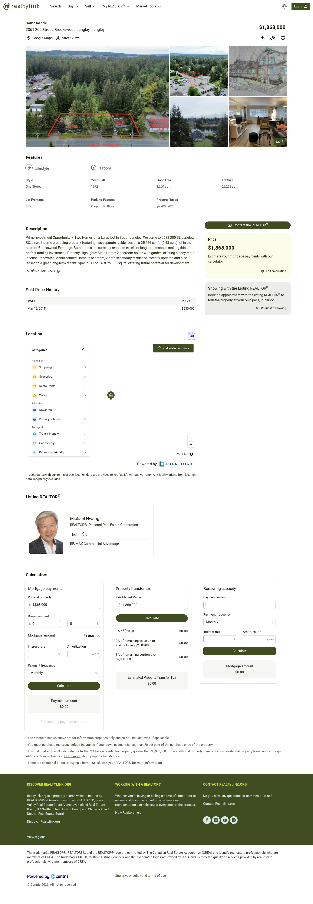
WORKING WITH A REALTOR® (138, 784)
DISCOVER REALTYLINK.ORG (49, 784)
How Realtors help (128, 813)
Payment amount (215, 597)
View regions (36, 837)
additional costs (53, 763)
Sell (88, 6)
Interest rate (36, 646)
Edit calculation (276, 271)
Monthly (36, 673)
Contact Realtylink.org (219, 804)
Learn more (72, 756)
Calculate (64, 686)
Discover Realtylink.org (43, 822)
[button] (97, 96)
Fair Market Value (128, 597)
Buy (70, 6)
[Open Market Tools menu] (159, 6)
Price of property (40, 597)
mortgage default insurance (75, 745)
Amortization (76, 646)
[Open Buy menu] (77, 6)
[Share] (262, 38)
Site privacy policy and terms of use (140, 876)
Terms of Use (65, 474)
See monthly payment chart (61, 722)
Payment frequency (41, 665)
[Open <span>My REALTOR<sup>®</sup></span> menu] (128, 6)
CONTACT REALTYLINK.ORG (225, 784)
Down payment (38, 616)
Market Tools (146, 6)
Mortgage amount (41, 635)
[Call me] (84, 534)
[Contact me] (74, 534)
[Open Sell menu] (94, 6)
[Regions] (284, 6)
